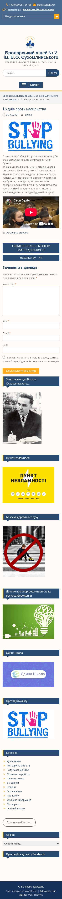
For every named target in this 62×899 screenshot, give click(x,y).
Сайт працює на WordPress (21, 891)
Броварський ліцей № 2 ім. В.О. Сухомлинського (31, 55)
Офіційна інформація (19, 799)
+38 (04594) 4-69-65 (20, 5)
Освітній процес (16, 808)
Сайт (5, 345)
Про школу (13, 795)
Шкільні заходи (15, 778)
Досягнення (14, 761)
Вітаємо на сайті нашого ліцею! (38, 9)
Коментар (9, 284)
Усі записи (11, 99)
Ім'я (6, 321)
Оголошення (14, 791)
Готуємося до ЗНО (18, 769)
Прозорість (13, 804)
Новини (23, 232)
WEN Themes (35, 894)
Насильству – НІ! (31, 258)
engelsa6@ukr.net (46, 5)
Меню (34, 85)
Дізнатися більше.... (19, 822)
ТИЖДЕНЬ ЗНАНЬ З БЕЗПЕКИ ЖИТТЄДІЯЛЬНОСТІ (31, 248)
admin (28, 114)
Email (7, 333)
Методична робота (18, 765)
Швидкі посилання (14, 16)
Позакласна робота (18, 774)
